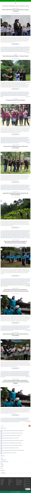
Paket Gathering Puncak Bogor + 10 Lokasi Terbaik (15, 56)
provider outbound (3, 50)
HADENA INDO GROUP (4, 461)
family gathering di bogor (23, 230)
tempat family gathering (14, 95)
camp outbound (10, 137)
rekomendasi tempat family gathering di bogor (6, 283)
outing (26, 232)
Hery (19, 13)
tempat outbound (20, 188)
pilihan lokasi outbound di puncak (23, 138)
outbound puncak (3, 138)
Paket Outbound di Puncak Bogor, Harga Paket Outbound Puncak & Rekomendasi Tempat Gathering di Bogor (15, 382)
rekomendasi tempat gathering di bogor (11, 50)
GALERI (2, 466)
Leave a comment (28, 52)
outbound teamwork (17, 232)
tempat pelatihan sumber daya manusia (7, 421)
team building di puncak (25, 51)
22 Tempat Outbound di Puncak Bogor (15, 100)
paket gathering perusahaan (15, 48)
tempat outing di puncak (26, 141)
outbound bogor (3, 232)
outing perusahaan (5, 48)
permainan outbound (26, 49)
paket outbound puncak (22, 186)
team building (20, 51)
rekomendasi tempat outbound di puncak (13, 51)
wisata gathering (22, 237)
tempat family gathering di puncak (21, 95)
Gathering (13, 8)
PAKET (2, 463)
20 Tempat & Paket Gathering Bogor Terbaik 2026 (10, 447)
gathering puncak (15, 231)
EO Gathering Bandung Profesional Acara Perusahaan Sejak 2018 (13, 430)
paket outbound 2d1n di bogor (9, 186)
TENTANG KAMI (3, 459)
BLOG (2, 468)
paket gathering (10, 48)
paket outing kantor (5, 49)
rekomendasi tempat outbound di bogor (23, 187)
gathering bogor (11, 231)
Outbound (17, 8)
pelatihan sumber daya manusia (13, 419)
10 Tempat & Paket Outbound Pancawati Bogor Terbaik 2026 (12, 445)
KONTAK (2, 464)
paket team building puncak (11, 49)
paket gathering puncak (22, 48)
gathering (7, 231)
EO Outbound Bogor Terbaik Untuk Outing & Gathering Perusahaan (13, 450)
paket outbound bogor (16, 186)
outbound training (22, 232)
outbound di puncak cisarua (25, 137)
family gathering (15, 137)
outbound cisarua (7, 232)
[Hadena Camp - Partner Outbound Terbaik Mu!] (15, 3)
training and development (17, 237)
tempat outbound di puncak (19, 141)
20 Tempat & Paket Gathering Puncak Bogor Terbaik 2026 (12, 435)
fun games (4, 231)
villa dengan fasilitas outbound (4, 142)
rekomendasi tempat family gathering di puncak (11, 94)
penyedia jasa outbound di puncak (19, 49)
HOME (2, 458)
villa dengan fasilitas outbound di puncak (14, 142)
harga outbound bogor (21, 231)
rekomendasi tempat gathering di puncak (21, 50)
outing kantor (23, 280)
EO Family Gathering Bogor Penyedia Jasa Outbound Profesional (13, 440)
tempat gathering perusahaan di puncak (11, 141)
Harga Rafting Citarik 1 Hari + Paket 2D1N (9, 452)
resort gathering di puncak (14, 188)
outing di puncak (7, 138)
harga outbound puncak (27, 231)
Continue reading (15, 134)
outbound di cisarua (19, 137)
